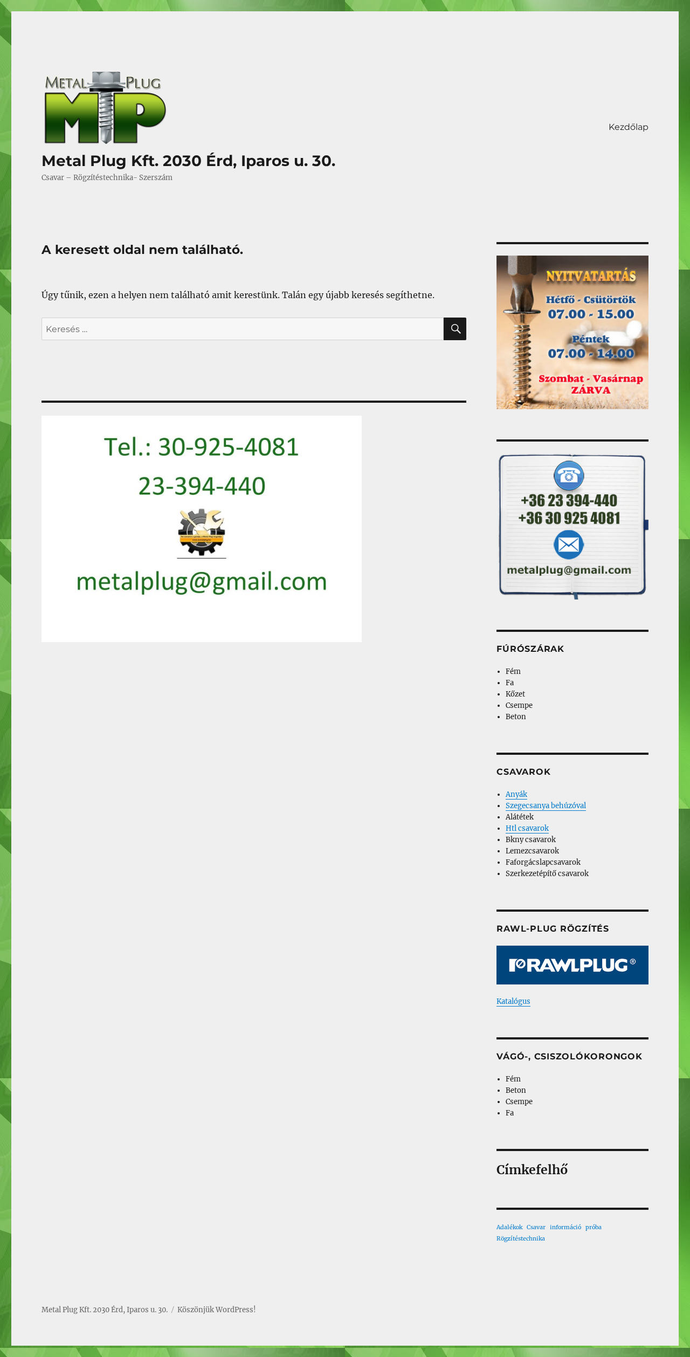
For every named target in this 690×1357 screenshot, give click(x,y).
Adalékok (509, 1227)
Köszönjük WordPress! (216, 1309)
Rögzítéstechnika (520, 1238)
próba (593, 1227)
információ (565, 1227)
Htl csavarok (527, 828)
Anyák (516, 794)
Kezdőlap (628, 127)
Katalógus (513, 1001)
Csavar (536, 1227)
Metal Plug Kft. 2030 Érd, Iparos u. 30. (188, 160)
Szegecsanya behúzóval (546, 805)
